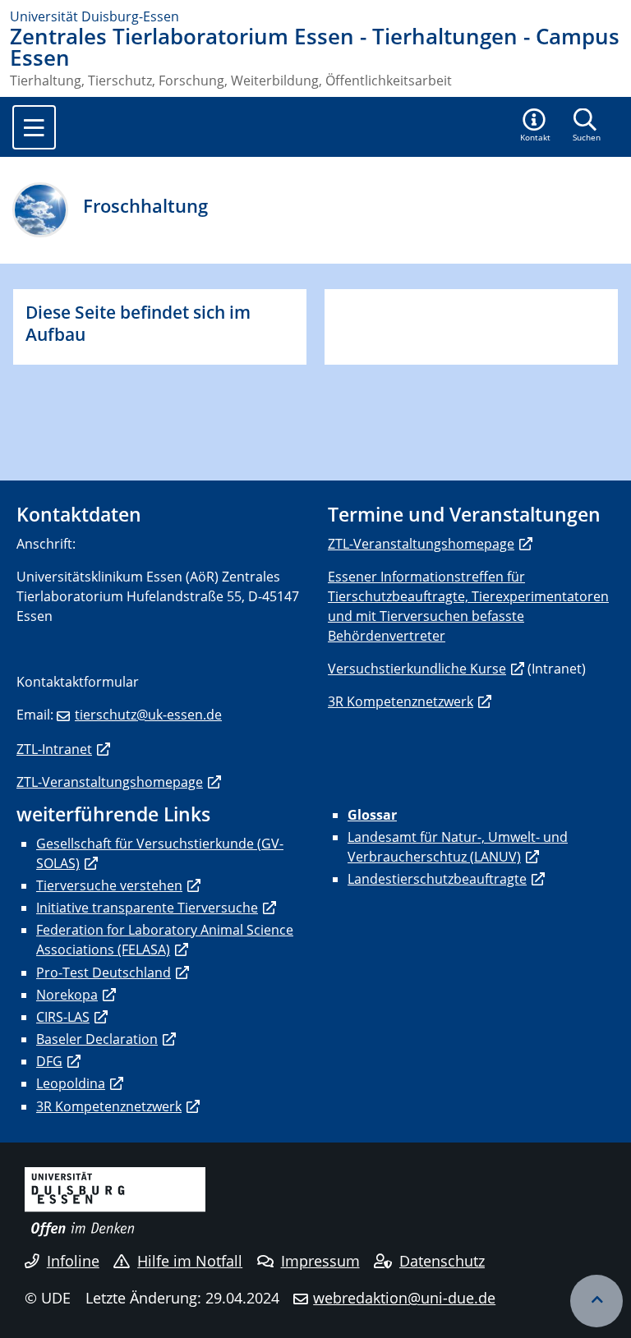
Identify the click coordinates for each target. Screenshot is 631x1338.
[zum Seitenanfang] (596, 1301)
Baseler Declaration (97, 1039)
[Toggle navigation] (34, 127)
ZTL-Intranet (54, 749)
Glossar (372, 815)
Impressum (320, 1261)
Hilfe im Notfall (189, 1261)
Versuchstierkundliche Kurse (417, 669)
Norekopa (67, 995)
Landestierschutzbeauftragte (437, 879)
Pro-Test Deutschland (103, 972)
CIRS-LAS (63, 1017)
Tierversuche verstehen (109, 885)
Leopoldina (70, 1083)
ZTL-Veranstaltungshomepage (109, 782)
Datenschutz (442, 1261)
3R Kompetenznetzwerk (400, 701)
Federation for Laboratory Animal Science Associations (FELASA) (164, 940)
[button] (535, 126)
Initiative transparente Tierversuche (147, 908)
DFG (49, 1061)
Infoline (73, 1261)
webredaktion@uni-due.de (404, 1298)
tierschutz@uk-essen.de (148, 715)
